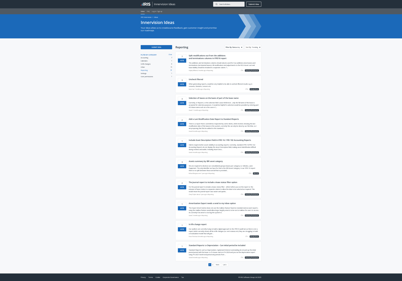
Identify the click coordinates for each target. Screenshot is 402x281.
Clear (170, 54)
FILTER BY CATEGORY (149, 55)
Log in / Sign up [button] (157, 11)
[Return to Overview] (158, 4)
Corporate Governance (171, 277)
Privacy (143, 277)
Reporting (210, 70)
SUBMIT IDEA (156, 47)
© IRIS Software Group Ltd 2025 (249, 277)
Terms (150, 277)
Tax (182, 277)
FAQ (148, 11)
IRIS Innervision (146, 17)
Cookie (157, 277)
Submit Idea (254, 4)
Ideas (143, 11)
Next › (218, 265)
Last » (225, 265)
